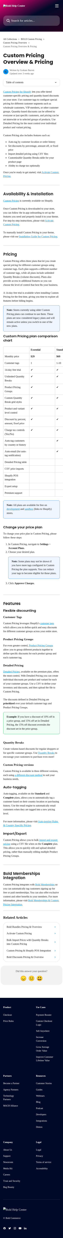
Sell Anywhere (42, 1031)
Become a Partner (11, 1083)
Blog (38, 1102)
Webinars (40, 1096)
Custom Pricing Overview (15, 43)
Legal (38, 1150)
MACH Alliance (10, 1106)
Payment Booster (44, 1015)
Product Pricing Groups (41, 645)
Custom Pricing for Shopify (17, 91)
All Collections (10, 39)
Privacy (39, 1156)
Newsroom (8, 1162)
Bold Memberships (45, 884)
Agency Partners (10, 1089)
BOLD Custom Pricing (31, 39)
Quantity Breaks (46, 752)
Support (6, 1156)
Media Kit (7, 1168)
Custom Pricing (11, 200)
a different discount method (28, 775)
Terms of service (43, 1162)
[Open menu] (57, 6)
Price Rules (8, 1021)
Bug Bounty (8, 1187)
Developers (41, 1114)
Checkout (7, 1015)
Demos (39, 1127)
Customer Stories (44, 1083)
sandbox (29, 509)
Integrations (41, 1121)
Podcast (39, 1108)
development (13, 509)
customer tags (47, 623)
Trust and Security (11, 1181)
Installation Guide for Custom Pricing (38, 236)
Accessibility (42, 1168)
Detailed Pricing (11, 671)
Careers (6, 1174)
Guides (39, 1089)
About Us (7, 1150)
